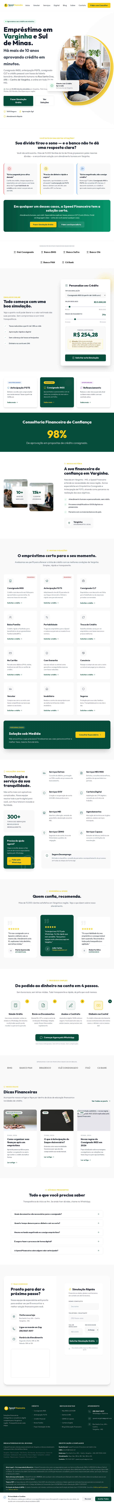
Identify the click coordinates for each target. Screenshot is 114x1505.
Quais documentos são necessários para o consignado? (38, 1214)
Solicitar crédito (13, 603)
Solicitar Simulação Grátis (82, 1341)
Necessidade (90, 1325)
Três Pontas (23, 1452)
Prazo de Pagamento (73, 314)
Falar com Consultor (99, 5)
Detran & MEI (66, 1415)
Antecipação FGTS (40, 1415)
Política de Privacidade (101, 1487)
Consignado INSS (40, 1411)
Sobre (72, 5)
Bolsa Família (38, 1423)
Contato (82, 5)
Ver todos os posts (100, 1101)
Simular (36, 5)
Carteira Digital (67, 1423)
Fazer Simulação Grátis (18, 101)
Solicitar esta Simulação (87, 357)
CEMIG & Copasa (68, 1419)
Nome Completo (76, 1301)
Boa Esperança (40, 1452)
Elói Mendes (31, 1452)
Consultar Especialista (88, 735)
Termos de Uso (13, 1489)
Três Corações (14, 1452)
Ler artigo (11, 1163)
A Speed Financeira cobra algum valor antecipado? (36, 1250)
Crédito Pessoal (39, 1419)
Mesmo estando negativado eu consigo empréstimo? (37, 1232)
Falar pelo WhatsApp (16, 861)
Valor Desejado (71, 301)
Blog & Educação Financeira (71, 1427)
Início (27, 5)
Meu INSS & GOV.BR (68, 1411)
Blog (65, 5)
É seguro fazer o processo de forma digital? (33, 1241)
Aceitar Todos (103, 1499)
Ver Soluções (44, 101)
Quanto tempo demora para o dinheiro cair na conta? (37, 1223)
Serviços (46, 5)
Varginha (6, 1452)
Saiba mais (11, 402)
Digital (56, 5)
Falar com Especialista (71, 224)
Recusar (88, 1499)
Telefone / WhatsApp (78, 1313)
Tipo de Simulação (72, 291)
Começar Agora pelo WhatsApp (59, 1037)
